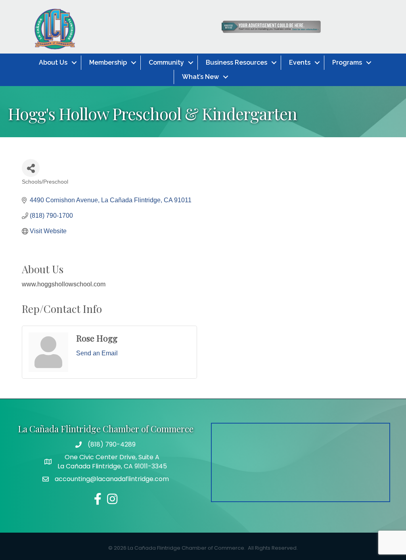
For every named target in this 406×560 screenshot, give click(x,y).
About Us (53, 62)
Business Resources (236, 62)
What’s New (200, 77)
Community (166, 62)
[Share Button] (31, 168)
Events (299, 62)
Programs (347, 62)
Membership (108, 62)
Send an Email (97, 353)
